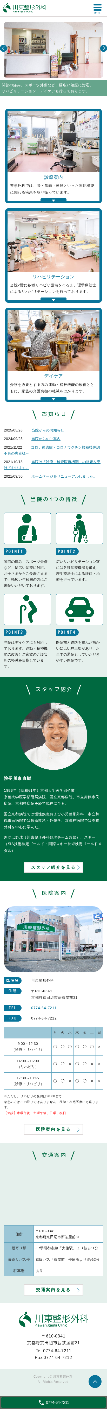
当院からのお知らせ (47, 430)
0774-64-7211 (57, 1351)
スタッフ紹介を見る (53, 867)
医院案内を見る (53, 1129)
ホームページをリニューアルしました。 (64, 476)
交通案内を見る (53, 1289)
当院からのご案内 (46, 439)
